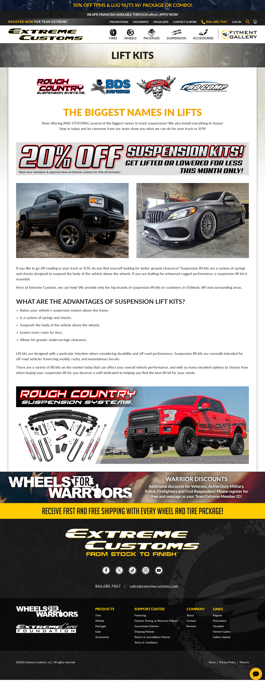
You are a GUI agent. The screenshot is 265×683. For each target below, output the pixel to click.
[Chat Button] (256, 674)
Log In (236, 22)
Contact (191, 621)
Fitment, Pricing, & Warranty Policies (156, 621)
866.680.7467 (217, 21)
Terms (212, 662)
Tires (113, 38)
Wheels (130, 38)
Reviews (191, 626)
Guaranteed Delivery (146, 626)
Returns (244, 662)
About (190, 615)
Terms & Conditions (146, 642)
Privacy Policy (227, 662)
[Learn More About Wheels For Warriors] (132, 487)
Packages (152, 38)
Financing (140, 615)
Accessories (203, 38)
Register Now (20, 21)
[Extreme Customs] (45, 33)
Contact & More (185, 22)
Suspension (176, 38)
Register (217, 615)
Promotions (119, 22)
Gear (98, 631)
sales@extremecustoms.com (154, 586)
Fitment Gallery (222, 631)
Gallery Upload (221, 637)
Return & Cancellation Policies (152, 637)
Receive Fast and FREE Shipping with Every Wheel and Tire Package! (132, 512)
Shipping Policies (144, 631)
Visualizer (160, 22)
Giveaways (141, 22)
